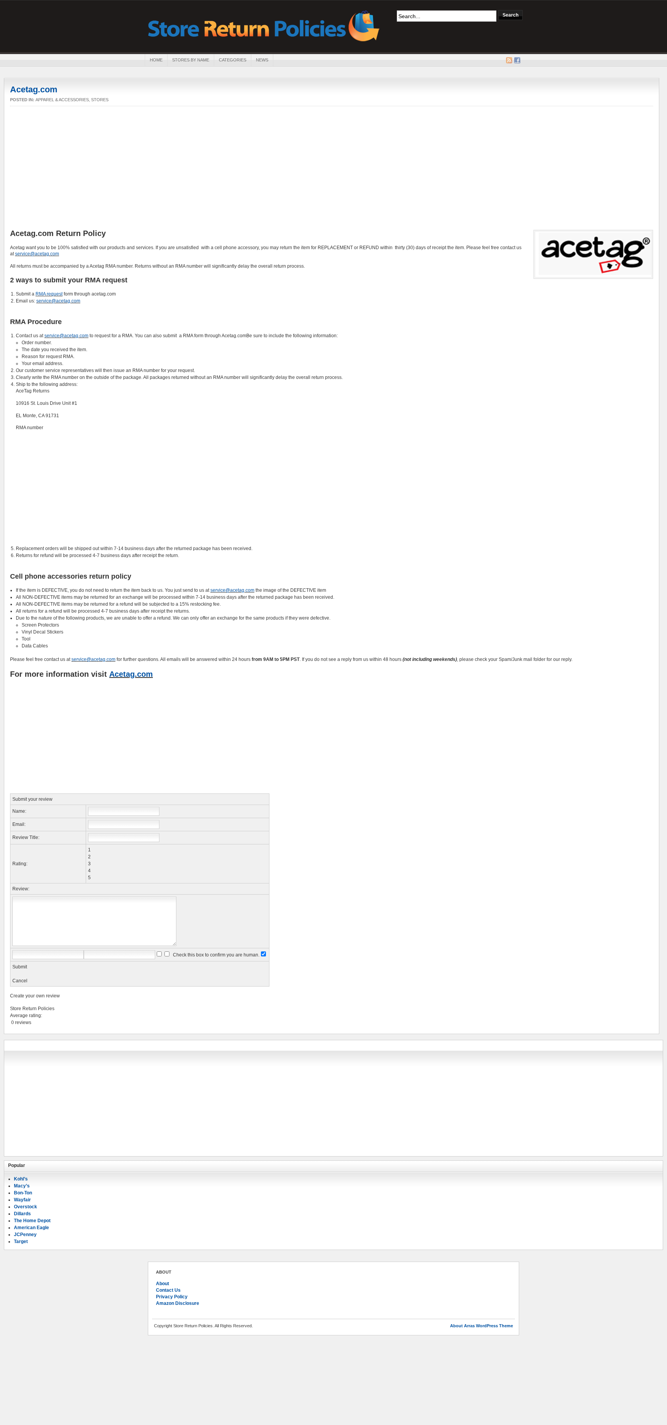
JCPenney (25, 1234)
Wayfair (22, 1200)
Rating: (19, 863)
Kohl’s (21, 1179)
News (262, 60)
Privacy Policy (172, 1296)
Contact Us (168, 1290)
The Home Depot (32, 1220)
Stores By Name (190, 60)
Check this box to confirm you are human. (215, 955)
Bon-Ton (23, 1193)
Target (21, 1241)
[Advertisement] (331, 168)
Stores (99, 99)
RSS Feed (509, 60)
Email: (18, 824)
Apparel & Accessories (62, 99)
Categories (232, 60)
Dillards (22, 1213)
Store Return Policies (264, 25)
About (162, 1283)
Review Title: (25, 837)
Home (156, 60)
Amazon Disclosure (177, 1303)
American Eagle (31, 1227)
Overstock (25, 1206)
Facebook (517, 60)
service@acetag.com (37, 253)
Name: (19, 811)
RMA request (49, 294)
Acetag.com (34, 89)
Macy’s (22, 1186)
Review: (20, 889)
